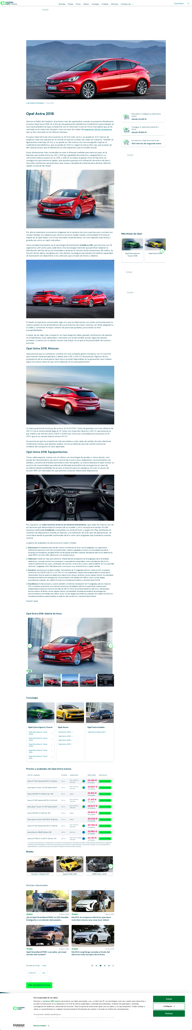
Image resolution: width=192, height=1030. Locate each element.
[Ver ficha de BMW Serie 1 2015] (99, 865)
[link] (143, 116)
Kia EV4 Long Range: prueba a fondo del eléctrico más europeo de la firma (92, 927)
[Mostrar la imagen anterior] (30, 646)
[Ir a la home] (9, 3)
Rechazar (169, 1013)
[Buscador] (188, 3)
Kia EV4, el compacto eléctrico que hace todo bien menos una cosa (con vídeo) (92, 892)
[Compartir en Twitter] (100, 965)
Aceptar (169, 999)
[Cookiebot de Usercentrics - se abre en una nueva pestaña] (19, 1025)
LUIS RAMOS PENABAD (35, 103)
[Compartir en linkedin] (108, 965)
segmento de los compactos (98, 129)
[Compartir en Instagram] (95, 965)
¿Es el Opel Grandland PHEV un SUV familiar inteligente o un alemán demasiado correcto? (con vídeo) (46, 893)
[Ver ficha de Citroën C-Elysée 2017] (40, 865)
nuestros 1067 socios (51, 1001)
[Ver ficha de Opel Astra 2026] (155, 250)
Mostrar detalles (40, 1026)
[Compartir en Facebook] (104, 965)
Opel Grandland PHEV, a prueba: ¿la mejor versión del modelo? (46, 927)
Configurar (167, 1006)
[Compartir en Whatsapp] (112, 965)
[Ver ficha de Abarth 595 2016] (69, 865)
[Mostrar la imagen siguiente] (110, 646)
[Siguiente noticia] (110, 866)
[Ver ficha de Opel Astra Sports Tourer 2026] (132, 250)
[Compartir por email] (91, 965)
